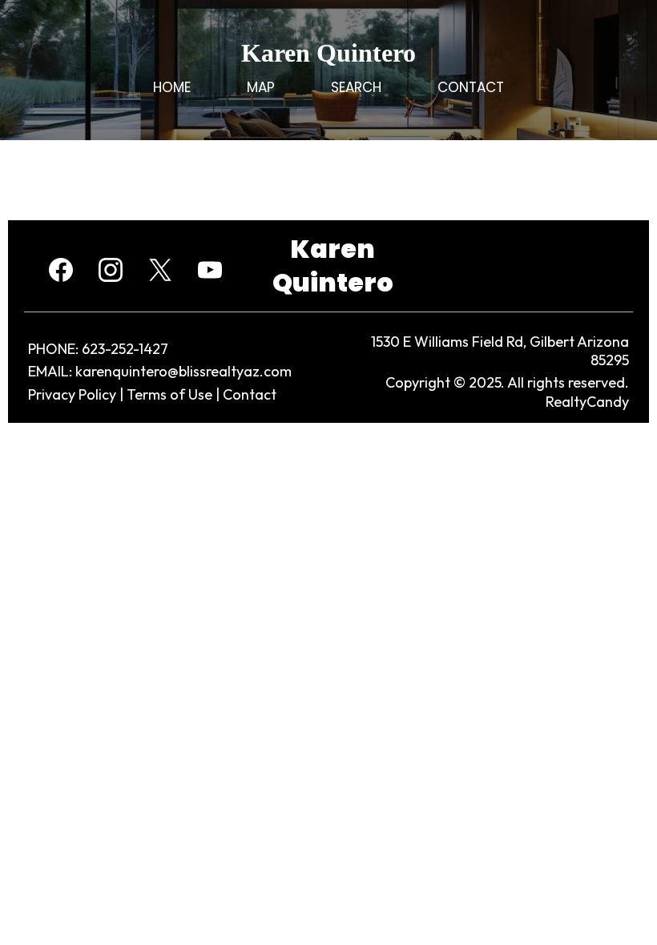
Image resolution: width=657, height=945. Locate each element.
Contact (249, 394)
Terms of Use (169, 394)
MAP (261, 87)
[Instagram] (110, 270)
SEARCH (356, 87)
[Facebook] (61, 270)
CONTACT (470, 87)
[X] (160, 270)
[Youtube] (210, 270)
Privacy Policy (72, 394)
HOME (172, 87)
